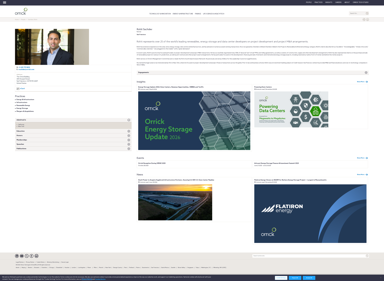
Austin (17, 267)
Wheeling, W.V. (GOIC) (219, 267)
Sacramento (145, 267)
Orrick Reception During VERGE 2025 (152, 163)
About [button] (347, 2)
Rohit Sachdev (144, 29)
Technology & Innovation (160, 14)
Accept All (309, 278)
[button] (364, 20)
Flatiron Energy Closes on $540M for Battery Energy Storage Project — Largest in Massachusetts (290, 180)
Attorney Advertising (53, 262)
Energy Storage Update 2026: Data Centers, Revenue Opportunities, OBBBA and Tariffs (171, 87)
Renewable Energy (23, 105)
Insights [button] (329, 2)
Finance (198, 14)
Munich (101, 267)
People (309, 2)
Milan (95, 267)
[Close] (381, 277)
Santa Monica (165, 267)
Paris (125, 267)
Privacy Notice (30, 262)
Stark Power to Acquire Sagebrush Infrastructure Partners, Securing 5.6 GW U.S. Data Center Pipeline (176, 180)
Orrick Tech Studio (360, 2)
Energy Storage (22, 108)
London (74, 267)
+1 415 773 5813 (24, 67)
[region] (192, 278)
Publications (21, 149)
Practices (318, 2)
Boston (30, 267)
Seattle (173, 267)
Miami (89, 267)
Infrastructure (21, 102)
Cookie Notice (40, 262)
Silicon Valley (181, 267)
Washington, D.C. (206, 267)
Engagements (143, 72)
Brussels (36, 267)
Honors (19, 136)
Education (20, 131)
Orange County (117, 267)
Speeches (20, 144)
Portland (131, 267)
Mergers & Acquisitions (25, 111)
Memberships (22, 140)
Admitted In (21, 120)
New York (108, 267)
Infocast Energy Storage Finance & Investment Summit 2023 (276, 163)
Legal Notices (20, 262)
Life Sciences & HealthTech (213, 14)
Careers (338, 2)
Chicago (51, 267)
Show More (360, 82)
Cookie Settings (281, 278)
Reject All (295, 278)
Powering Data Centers (263, 87)
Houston (67, 267)
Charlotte (44, 267)
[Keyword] (367, 256)
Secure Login (65, 262)
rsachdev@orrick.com (26, 69)
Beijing (24, 267)
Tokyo (197, 267)
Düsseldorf (59, 267)
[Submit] (367, 13)
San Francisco (155, 267)
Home (17, 19)
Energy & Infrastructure (183, 14)
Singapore (190, 267)
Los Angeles (81, 267)
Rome (138, 267)
